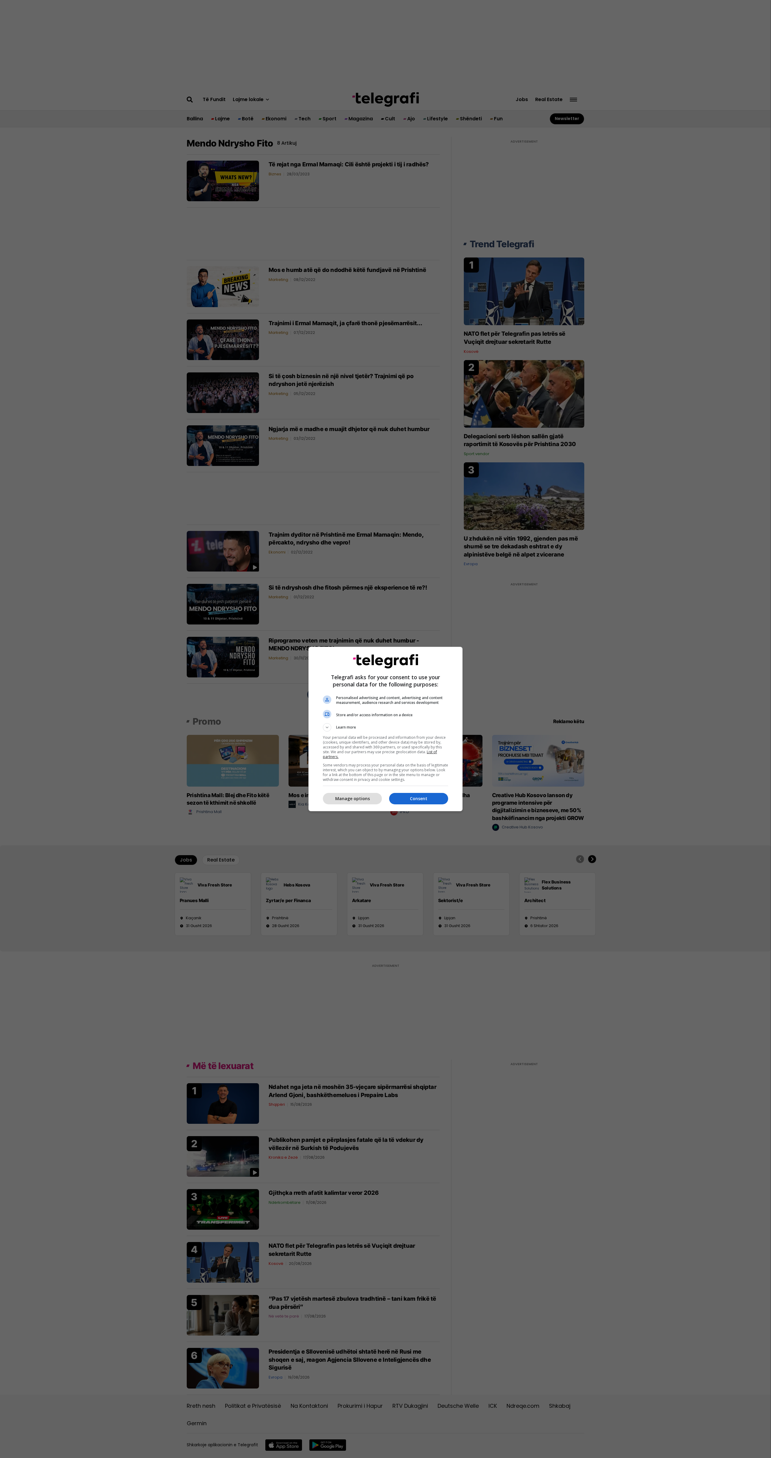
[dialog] (385, 729)
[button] (385, 727)
